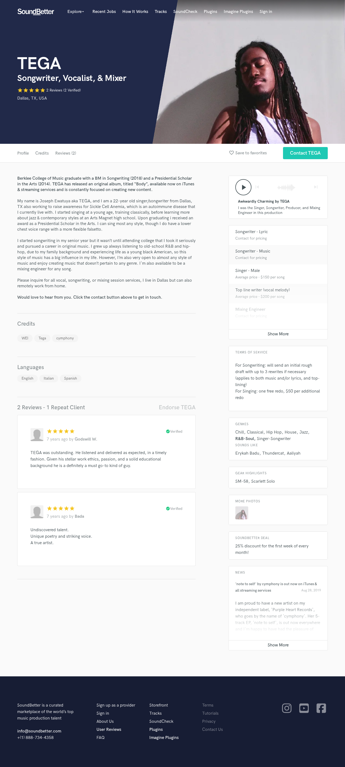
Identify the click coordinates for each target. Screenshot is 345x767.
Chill (239, 432)
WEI (25, 338)
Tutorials (210, 713)
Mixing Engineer (250, 309)
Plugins (210, 11)
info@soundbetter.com (39, 731)
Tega (42, 338)
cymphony (65, 338)
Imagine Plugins (238, 11)
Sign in (266, 11)
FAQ (100, 737)
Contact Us (212, 729)
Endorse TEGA (177, 407)
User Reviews (108, 729)
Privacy (209, 721)
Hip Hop (274, 432)
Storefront (158, 705)
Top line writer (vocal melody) (262, 290)
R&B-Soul (244, 438)
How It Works (135, 11)
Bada (79, 516)
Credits (42, 153)
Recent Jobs (104, 11)
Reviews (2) (65, 153)
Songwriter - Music (252, 251)
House (290, 432)
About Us (105, 721)
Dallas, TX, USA (32, 98)
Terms (207, 705)
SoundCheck (185, 11)
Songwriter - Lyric (251, 231)
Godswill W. (86, 439)
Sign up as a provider (115, 705)
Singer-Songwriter (274, 438)
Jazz (303, 432)
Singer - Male (247, 270)
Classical (255, 432)
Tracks (161, 11)
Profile (23, 153)
